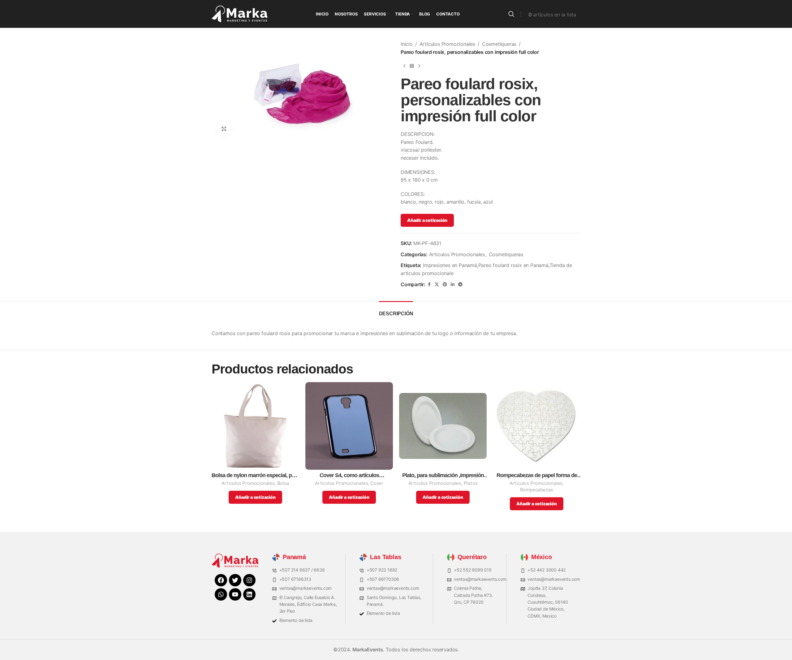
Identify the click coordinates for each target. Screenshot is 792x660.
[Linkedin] (249, 594)
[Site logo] (239, 13)
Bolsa (283, 483)
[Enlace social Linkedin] (452, 284)
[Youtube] (235, 594)
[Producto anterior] (404, 66)
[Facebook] (221, 580)
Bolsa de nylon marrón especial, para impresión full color (255, 475)
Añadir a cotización (427, 220)
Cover (376, 483)
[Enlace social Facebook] (429, 284)
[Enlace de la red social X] (437, 284)
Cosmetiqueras (499, 44)
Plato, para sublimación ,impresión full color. (443, 475)
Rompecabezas (536, 490)
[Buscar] (511, 14)
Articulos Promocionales (447, 44)
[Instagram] (249, 580)
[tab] (396, 310)
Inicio (407, 44)
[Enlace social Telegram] (460, 284)
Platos (471, 483)
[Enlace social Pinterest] (445, 284)
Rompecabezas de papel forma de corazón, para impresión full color (537, 475)
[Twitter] (235, 580)
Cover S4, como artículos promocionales (349, 475)
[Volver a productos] (411, 66)
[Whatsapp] (221, 594)
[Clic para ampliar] (224, 129)
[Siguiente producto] (419, 66)
